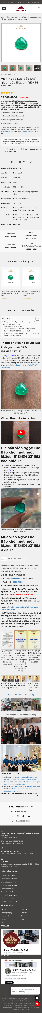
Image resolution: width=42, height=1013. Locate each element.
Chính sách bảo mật (8, 875)
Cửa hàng (9, 17)
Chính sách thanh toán (9, 879)
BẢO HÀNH (22, 559)
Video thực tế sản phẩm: (14, 326)
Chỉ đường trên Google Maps (19, 594)
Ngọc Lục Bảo (19, 17)
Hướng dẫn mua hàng (9, 895)
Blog (23, 916)
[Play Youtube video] (21, 432)
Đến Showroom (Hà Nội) (9, 902)
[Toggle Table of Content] (36, 319)
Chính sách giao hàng (8, 882)
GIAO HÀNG (12, 559)
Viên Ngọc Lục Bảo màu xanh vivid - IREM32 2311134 (31, 293)
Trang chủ (4, 909)
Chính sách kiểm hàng (9, 885)
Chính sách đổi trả (7, 889)
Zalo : (33, 149)
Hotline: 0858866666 (22, 812)
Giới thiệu (24, 909)
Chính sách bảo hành (8, 892)
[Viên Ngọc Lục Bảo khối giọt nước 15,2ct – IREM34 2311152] (4, 68)
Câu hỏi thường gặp (8, 898)
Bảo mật (24, 913)
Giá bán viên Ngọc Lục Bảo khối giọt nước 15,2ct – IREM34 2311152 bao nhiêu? (19, 330)
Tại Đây (12, 470)
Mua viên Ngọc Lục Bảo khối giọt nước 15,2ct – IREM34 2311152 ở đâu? (21, 334)
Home (2, 17)
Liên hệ (3, 919)
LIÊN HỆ (4, 559)
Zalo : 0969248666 (23, 821)
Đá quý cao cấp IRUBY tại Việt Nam (26, 787)
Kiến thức (24, 919)
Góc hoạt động (6, 913)
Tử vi (2, 922)
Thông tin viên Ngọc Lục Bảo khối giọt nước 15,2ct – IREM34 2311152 (19, 323)
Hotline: (10, 150)
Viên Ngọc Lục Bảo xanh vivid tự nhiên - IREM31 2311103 (10, 293)
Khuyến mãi (5, 916)
